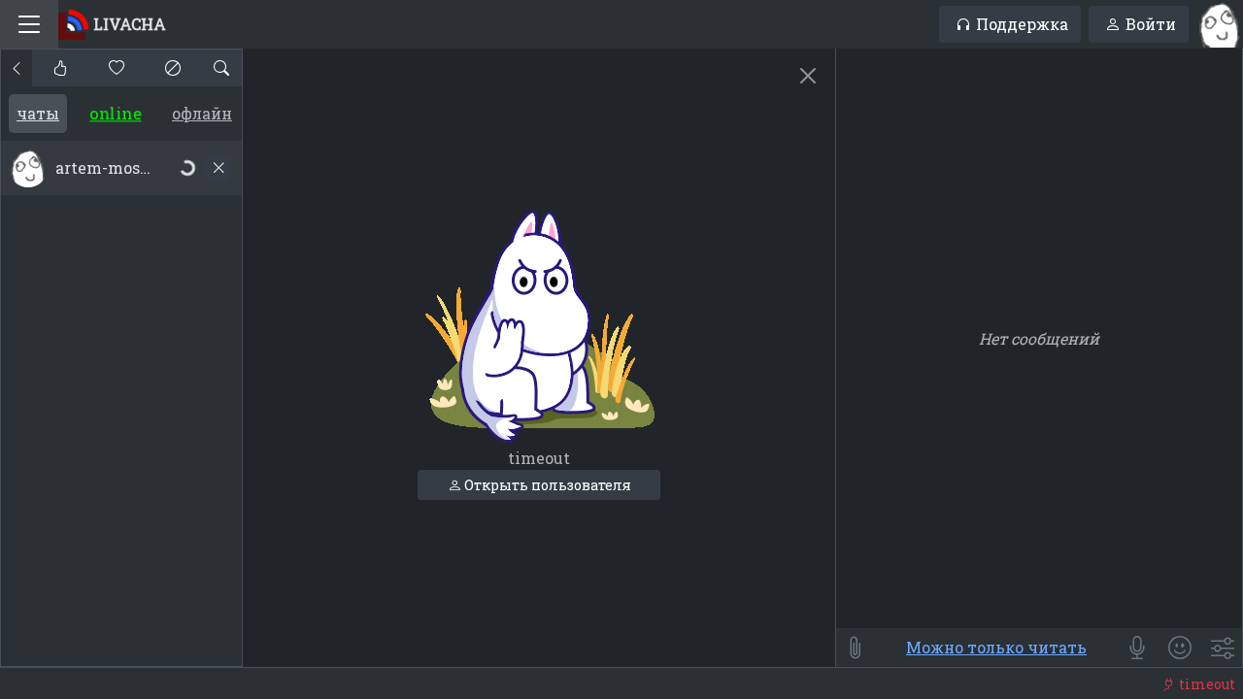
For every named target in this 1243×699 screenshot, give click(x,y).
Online (116, 113)
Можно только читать (996, 647)
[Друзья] (116, 68)
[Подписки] (60, 68)
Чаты (38, 113)
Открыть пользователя (546, 485)
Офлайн (202, 113)
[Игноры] (173, 68)
